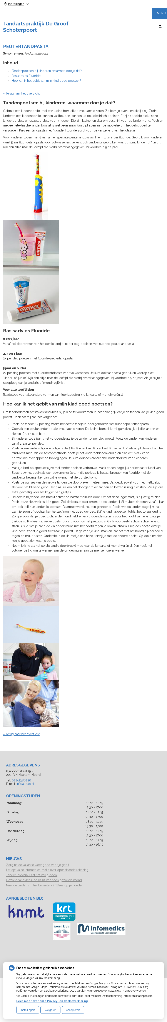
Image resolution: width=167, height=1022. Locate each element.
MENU (161, 13)
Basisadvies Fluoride (26, 76)
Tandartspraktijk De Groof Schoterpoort (35, 26)
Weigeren (51, 1010)
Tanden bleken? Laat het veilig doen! (31, 875)
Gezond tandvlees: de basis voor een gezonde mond (44, 880)
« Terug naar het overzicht (21, 93)
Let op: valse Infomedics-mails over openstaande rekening (47, 870)
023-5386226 (21, 780)
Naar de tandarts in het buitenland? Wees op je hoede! (44, 885)
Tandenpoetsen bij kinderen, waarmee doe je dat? (47, 71)
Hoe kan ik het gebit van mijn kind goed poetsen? (46, 80)
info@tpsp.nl (25, 784)
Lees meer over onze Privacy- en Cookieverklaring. (52, 1001)
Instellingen (27, 1010)
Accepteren (73, 1010)
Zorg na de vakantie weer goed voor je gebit (37, 865)
